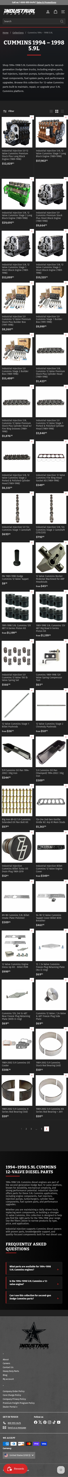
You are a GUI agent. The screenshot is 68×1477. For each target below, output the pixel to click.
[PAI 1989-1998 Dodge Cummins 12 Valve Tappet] (17, 564)
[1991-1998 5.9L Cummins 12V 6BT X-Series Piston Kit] (17, 613)
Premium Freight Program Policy (18, 1403)
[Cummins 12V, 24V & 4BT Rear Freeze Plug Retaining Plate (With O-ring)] (17, 1002)
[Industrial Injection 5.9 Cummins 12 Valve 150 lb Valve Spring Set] (17, 663)
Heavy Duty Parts (11, 1371)
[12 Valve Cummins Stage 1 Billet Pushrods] (17, 711)
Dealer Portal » (10, 1407)
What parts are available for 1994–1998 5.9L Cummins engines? (30, 1268)
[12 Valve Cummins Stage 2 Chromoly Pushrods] (51, 711)
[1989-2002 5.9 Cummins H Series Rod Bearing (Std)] (17, 1096)
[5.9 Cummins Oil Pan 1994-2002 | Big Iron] (17, 758)
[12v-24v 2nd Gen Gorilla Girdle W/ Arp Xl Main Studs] (51, 807)
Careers (6, 1363)
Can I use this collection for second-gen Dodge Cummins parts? (30, 1297)
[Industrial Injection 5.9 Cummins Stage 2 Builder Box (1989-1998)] (17, 357)
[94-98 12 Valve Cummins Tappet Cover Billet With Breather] (51, 904)
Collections (18, 32)
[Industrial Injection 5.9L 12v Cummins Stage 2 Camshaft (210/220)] (51, 516)
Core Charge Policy (12, 1395)
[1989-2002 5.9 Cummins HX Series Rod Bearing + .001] (51, 1096)
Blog (5, 1375)
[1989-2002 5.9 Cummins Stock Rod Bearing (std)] (51, 1050)
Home (5, 32)
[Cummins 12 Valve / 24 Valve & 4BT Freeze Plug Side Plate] (51, 1002)
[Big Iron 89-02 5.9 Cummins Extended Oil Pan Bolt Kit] (17, 807)
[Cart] (55, 12)
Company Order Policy (13, 1391)
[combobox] (34, 21)
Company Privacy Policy (14, 1399)
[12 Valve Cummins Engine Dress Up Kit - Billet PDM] (17, 952)
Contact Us (8, 1367)
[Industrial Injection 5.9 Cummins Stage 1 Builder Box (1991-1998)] (51, 305)
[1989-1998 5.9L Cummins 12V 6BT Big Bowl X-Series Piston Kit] (51, 614)
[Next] (46, 1128)
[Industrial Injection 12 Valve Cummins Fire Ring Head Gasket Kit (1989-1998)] (51, 464)
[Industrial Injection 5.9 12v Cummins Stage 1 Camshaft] (17, 514)
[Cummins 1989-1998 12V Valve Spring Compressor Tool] (51, 663)
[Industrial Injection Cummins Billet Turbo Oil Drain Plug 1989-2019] (17, 854)
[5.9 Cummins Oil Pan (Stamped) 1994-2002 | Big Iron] (51, 759)
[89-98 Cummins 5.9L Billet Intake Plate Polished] (17, 903)
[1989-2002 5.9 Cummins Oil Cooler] (17, 1050)
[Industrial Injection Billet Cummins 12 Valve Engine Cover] (51, 855)
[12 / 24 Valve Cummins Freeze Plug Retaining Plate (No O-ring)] (51, 953)
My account (8, 1379)
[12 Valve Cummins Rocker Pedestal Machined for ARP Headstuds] (51, 565)
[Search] (62, 21)
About (6, 1359)
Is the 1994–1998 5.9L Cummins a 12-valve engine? (29, 1283)
